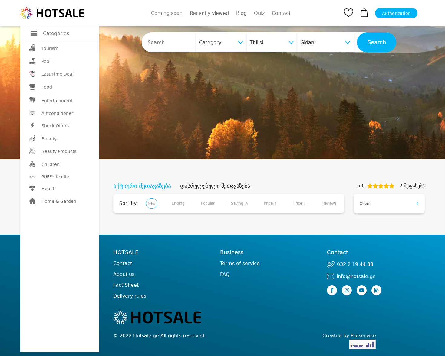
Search (377, 42)
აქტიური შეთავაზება (142, 186)
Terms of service (240, 263)
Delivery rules (129, 296)
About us (123, 274)
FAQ (225, 274)
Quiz (259, 13)
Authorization (396, 13)
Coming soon (167, 13)
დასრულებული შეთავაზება (215, 186)
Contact (281, 13)
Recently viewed (209, 13)
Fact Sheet (126, 285)
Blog (241, 13)
